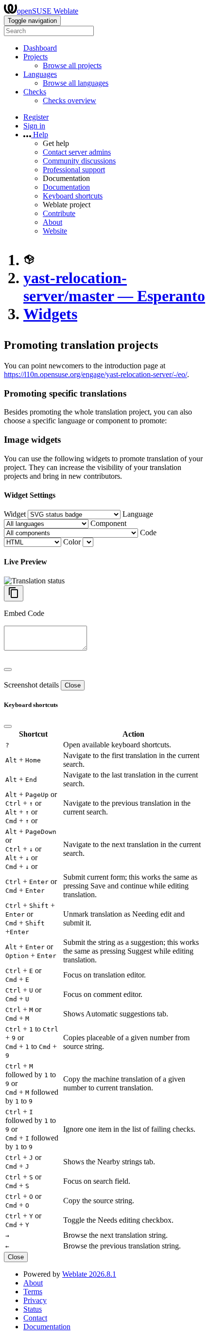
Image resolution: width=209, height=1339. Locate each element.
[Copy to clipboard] (13, 593)
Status (32, 1309)
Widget (15, 514)
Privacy (35, 1300)
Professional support (74, 169)
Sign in (34, 126)
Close (73, 685)
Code (148, 532)
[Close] (8, 669)
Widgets (50, 314)
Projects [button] (35, 57)
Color (72, 542)
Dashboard (40, 48)
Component (108, 523)
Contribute (59, 213)
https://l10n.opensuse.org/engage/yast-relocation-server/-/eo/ (95, 374)
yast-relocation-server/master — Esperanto (114, 287)
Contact (35, 1318)
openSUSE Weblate (47, 11)
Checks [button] (34, 92)
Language (137, 514)
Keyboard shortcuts (73, 196)
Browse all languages (75, 83)
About (52, 222)
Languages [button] (40, 74)
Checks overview (69, 100)
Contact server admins (77, 152)
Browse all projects (72, 65)
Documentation (66, 187)
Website (55, 231)
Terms (32, 1291)
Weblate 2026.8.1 (89, 1274)
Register (36, 117)
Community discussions (79, 161)
